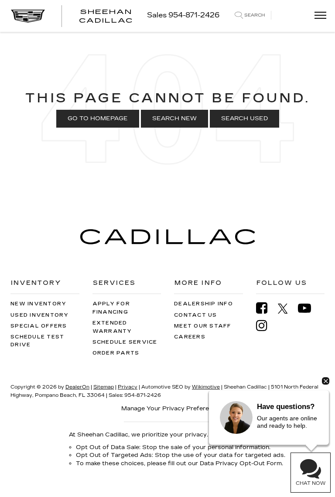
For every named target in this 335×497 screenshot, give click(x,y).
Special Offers (38, 326)
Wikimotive (206, 387)
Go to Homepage (98, 118)
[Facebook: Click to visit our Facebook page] (266, 308)
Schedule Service (124, 342)
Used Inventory (39, 315)
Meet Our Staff (203, 326)
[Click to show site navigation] (317, 16)
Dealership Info (203, 304)
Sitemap (103, 387)
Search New (174, 118)
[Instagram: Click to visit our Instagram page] (266, 325)
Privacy (127, 387)
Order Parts (116, 353)
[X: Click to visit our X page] (287, 308)
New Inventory (38, 304)
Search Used (244, 118)
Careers (189, 337)
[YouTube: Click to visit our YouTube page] (309, 308)
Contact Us (195, 315)
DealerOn (77, 387)
